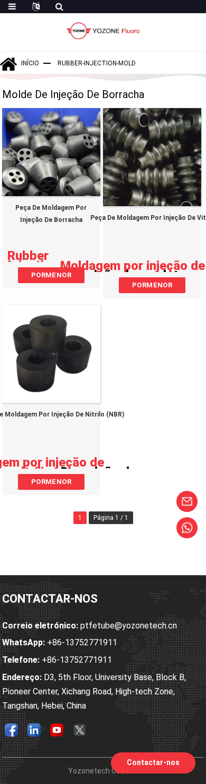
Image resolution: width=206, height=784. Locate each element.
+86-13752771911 (59, 642)
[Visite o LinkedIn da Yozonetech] (34, 729)
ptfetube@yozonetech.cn (89, 626)
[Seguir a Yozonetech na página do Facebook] (11, 729)
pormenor (51, 275)
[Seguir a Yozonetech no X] (79, 729)
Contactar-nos (153, 762)
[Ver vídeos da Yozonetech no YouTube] (57, 729)
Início (30, 63)
